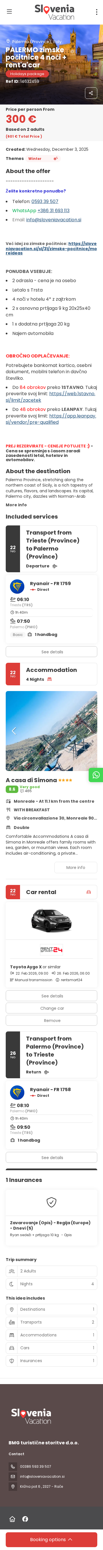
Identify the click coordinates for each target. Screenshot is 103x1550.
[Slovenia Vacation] (31, 1416)
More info (16, 505)
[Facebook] (25, 1519)
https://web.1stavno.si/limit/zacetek (50, 396)
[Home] (12, 1519)
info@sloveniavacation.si (53, 219)
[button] (14, 731)
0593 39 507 (44, 201)
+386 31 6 (47, 210)
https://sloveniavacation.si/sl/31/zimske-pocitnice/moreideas (51, 248)
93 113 (64, 210)
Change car (52, 1008)
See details (52, 652)
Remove (52, 1020)
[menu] (96, 12)
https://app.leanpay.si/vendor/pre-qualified (51, 419)
